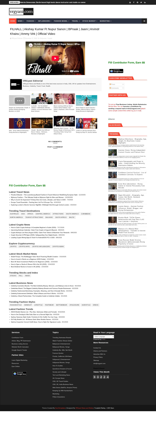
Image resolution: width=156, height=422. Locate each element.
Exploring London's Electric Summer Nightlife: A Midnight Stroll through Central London (40, 205)
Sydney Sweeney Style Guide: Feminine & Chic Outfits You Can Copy (34, 317)
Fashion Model (61, 21)
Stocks (13, 275)
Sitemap (96, 360)
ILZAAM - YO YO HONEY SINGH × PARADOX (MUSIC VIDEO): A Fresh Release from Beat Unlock (41, 108)
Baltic (72, 217)
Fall (20, 275)
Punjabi (49, 38)
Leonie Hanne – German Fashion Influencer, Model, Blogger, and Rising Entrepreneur (130, 208)
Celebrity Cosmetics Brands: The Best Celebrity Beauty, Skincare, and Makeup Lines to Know (42, 286)
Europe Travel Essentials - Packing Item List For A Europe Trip (32, 202)
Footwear (49, 305)
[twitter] (141, 2)
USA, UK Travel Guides (60, 381)
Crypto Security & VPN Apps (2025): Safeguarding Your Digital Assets (34, 235)
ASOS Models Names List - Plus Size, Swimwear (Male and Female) (34, 312)
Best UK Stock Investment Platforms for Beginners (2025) (30, 262)
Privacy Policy (98, 357)
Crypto (13, 246)
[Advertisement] (94, 11)
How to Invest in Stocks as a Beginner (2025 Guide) (28, 259)
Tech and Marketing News (61, 375)
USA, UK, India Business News (63, 384)
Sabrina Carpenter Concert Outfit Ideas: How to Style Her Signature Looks (36, 322)
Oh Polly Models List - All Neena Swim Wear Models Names (31, 319)
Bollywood (43, 38)
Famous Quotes (58, 353)
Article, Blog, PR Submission (21, 341)
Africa (30, 214)
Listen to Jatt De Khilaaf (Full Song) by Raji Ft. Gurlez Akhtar (86, 131)
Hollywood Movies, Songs (61, 362)
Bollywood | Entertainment (61, 344)
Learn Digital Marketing (19, 360)
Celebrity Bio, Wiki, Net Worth (62, 350)
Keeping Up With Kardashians (63, 390)
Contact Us (97, 348)
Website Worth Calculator (20, 347)
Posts (113, 84)
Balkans (49, 217)
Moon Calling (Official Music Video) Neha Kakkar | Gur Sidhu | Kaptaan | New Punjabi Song (64, 108)
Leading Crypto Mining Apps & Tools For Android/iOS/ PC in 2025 (33, 237)
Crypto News (58, 246)
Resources (15, 363)
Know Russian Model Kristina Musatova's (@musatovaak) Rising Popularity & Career (131, 242)
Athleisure (74, 305)
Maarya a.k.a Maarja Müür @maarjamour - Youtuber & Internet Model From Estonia (131, 230)
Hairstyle (86, 305)
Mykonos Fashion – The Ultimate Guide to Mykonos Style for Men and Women (37, 197)
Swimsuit (28, 305)
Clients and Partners (100, 351)
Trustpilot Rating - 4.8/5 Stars (104, 408)
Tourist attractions (34, 217)
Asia (23, 214)
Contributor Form (17, 337)
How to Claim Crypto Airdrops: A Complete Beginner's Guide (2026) (33, 227)
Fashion (30, 21)
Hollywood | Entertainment (61, 359)
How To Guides (58, 366)
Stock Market (89, 21)
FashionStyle (16, 305)
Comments (115, 88)
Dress (95, 305)
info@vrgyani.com (99, 363)
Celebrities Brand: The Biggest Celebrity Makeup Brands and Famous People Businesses (41, 288)
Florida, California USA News (62, 356)
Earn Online (16, 366)
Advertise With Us (99, 354)
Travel (75, 21)
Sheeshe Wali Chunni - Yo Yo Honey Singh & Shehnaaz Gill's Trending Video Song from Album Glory (64, 131)
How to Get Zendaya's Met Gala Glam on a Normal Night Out (31, 314)
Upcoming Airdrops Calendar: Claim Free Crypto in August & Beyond (34, 230)
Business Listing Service (20, 344)
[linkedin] (144, 2)
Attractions (58, 214)
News (20, 21)
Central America (43, 214)
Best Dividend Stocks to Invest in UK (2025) (25, 267)
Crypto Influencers (41, 246)
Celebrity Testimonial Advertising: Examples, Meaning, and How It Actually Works (38, 291)
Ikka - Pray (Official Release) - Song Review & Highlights (19, 131)
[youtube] (130, 2)
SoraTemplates (60, 408)
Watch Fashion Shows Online (62, 341)
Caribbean (85, 214)
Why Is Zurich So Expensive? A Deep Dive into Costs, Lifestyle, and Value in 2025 (38, 200)
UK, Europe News (58, 378)
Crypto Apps (24, 246)
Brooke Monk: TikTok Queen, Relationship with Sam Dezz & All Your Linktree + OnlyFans (131, 219)
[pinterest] (137, 2)
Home (12, 21)
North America (16, 217)
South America (72, 214)
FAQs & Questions (59, 397)
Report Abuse (99, 368)
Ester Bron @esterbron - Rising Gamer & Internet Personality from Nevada (131, 186)
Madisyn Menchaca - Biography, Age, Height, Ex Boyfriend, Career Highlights (132, 141)
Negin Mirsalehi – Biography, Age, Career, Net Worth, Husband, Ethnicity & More (131, 197)
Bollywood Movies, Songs (61, 347)
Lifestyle (38, 305)
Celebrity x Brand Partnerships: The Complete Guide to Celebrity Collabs (35, 296)
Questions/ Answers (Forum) (62, 369)
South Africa (61, 217)
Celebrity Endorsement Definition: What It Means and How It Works (33, 293)
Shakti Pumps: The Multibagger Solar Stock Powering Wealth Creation (34, 256)
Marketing (105, 21)
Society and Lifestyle (59, 372)
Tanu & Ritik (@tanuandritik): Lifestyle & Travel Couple (41, 2)
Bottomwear (61, 305)
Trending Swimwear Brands (62, 337)
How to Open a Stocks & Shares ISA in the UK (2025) (29, 264)
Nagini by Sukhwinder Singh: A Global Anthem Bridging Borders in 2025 (19, 109)
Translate (109, 339)
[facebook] (133, 2)
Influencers (44, 21)
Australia (14, 214)
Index (27, 275)
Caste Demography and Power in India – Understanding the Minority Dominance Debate (131, 163)
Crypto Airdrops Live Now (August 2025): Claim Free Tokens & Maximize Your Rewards (40, 232)
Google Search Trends (19, 350)
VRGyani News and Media (84, 408)
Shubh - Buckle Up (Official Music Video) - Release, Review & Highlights (40, 132)
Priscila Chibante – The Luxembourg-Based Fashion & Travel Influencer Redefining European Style (44, 195)
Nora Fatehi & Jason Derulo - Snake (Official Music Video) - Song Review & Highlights (86, 109)
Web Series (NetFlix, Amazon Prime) (65, 387)
